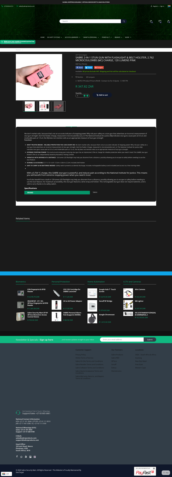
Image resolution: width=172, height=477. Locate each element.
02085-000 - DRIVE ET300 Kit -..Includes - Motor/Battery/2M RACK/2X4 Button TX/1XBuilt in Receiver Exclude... (103, 230)
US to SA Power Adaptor (72, 301)
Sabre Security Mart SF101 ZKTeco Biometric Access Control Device (37, 315)
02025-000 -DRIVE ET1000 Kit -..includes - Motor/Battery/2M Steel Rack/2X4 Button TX (68, 230)
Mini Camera (140, 289)
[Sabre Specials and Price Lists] (35, 456)
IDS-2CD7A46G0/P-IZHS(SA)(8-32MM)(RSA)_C (145, 314)
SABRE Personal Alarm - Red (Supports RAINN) (72, 314)
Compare (91, 77)
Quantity (79, 93)
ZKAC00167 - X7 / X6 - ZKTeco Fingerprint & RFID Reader (37, 303)
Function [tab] (85, 124)
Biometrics (21, 281)
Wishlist (80, 77)
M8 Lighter (139, 301)
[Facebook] (17, 456)
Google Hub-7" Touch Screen (107, 290)
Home (18, 50)
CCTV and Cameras (132, 281)
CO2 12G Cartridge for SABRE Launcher (71, 290)
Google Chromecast (107, 315)
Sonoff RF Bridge (105, 301)
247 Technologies (81, 55)
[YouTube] (26, 456)
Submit (150, 340)
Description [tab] (71, 124)
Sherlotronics (127, 227)
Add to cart (103, 95)
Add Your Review (81, 64)
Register (155, 6)
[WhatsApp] (21, 456)
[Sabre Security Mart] (12, 21)
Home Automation (96, 281)
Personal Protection (61, 281)
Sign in (162, 6)
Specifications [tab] (100, 124)
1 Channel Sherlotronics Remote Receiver (137, 230)
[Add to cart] (82, 265)
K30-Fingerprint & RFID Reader (36, 290)
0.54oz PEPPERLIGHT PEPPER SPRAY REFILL (32, 230)
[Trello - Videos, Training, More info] (30, 456)
